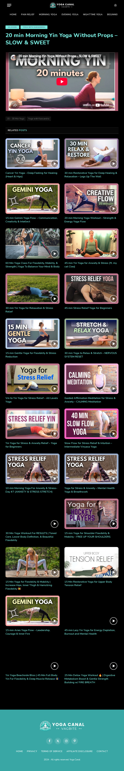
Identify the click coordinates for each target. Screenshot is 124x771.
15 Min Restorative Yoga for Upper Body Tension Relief (88, 583)
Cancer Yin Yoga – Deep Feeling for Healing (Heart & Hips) (31, 174)
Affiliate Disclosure (80, 751)
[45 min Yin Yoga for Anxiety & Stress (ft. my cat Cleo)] (91, 243)
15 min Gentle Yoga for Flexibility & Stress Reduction (30, 354)
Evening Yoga (70, 14)
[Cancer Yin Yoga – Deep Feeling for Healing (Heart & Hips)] (32, 153)
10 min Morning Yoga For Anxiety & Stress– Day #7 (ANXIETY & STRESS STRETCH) (31, 490)
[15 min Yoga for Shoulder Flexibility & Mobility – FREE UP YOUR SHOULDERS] (91, 514)
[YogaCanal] (62, 5)
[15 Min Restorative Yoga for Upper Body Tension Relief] (91, 562)
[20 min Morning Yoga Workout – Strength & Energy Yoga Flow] (91, 198)
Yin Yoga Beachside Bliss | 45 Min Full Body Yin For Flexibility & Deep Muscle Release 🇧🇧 (32, 677)
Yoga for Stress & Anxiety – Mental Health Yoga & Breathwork (89, 490)
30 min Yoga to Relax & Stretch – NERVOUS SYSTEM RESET (90, 354)
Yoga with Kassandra (34, 27)
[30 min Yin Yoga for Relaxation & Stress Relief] (32, 288)
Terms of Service (51, 751)
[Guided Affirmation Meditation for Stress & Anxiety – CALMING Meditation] (91, 378)
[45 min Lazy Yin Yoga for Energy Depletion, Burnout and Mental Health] (91, 611)
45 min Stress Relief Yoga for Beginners (88, 308)
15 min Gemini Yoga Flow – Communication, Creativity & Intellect (31, 219)
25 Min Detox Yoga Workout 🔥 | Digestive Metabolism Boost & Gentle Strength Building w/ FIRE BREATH (89, 679)
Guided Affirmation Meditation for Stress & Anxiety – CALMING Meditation (90, 400)
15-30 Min (12, 27)
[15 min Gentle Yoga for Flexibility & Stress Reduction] (32, 333)
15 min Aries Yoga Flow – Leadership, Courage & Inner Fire (27, 632)
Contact (102, 751)
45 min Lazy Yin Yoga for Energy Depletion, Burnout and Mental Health (89, 632)
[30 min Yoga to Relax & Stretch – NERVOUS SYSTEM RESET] (91, 333)
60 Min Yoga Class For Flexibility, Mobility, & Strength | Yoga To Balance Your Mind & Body (32, 264)
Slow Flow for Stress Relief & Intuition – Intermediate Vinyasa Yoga (88, 445)
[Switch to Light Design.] (115, 5)
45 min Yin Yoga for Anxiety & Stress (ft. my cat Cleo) (90, 264)
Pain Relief (28, 14)
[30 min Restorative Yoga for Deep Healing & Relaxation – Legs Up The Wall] (91, 153)
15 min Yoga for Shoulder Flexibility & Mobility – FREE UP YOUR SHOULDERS (87, 535)
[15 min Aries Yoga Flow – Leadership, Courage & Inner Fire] (32, 611)
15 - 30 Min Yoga (15, 118)
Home (13, 14)
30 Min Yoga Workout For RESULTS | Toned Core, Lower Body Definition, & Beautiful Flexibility (31, 537)
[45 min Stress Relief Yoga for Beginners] (91, 288)
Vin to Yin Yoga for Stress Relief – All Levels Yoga (31, 400)
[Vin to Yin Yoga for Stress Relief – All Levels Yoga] (32, 378)
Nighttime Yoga (93, 14)
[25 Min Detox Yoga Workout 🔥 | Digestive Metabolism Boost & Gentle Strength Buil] (91, 656)
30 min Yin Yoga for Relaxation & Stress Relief (29, 309)
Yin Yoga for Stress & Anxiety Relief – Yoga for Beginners (31, 445)
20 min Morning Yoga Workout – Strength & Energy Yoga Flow (90, 219)
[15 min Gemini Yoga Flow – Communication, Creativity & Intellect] (32, 198)
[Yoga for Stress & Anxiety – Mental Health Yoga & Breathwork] (91, 469)
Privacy (32, 751)
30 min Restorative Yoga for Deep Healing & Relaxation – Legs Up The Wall (90, 174)
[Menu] (9, 5)
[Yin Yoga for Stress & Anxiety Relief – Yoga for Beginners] (32, 424)
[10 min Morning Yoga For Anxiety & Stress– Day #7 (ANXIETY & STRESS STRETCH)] (32, 469)
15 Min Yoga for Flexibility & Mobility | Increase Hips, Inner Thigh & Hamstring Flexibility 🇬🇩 (28, 585)
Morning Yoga (48, 14)
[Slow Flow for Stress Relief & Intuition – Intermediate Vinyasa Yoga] (91, 424)
